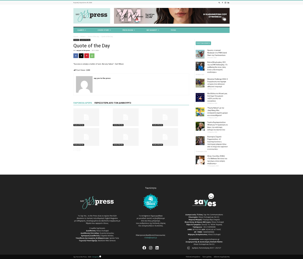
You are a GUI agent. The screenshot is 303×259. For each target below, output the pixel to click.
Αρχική (75, 37)
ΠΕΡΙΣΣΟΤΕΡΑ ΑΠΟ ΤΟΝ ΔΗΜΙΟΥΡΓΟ (112, 103)
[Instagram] (225, 2)
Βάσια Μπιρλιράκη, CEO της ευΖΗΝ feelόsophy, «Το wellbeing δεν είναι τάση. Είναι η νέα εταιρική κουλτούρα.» (217, 67)
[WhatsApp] (92, 55)
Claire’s (80, 30)
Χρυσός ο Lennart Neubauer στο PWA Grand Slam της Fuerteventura (217, 52)
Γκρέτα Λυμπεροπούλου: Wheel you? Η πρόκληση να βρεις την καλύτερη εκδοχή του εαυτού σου (217, 126)
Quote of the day (93, 37)
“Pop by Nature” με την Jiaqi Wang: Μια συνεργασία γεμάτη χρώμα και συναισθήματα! (217, 111)
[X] (81, 55)
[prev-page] (74, 149)
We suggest (152, 30)
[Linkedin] (228, 2)
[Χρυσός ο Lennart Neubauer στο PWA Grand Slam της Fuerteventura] (198, 54)
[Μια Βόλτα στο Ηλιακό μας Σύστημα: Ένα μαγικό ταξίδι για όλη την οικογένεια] (198, 98)
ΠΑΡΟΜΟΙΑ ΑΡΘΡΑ (82, 103)
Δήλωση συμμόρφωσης (222, 257)
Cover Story (103, 30)
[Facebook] (222, 2)
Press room (128, 30)
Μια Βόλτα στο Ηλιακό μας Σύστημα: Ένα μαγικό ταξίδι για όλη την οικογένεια (217, 97)
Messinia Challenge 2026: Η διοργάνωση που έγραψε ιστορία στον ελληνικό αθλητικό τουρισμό (217, 82)
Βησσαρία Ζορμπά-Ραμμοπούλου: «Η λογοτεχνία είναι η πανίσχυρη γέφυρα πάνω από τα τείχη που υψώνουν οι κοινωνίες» (217, 143)
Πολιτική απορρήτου (193, 257)
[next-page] (78, 149)
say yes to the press (83, 50)
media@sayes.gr (150, 238)
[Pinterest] (86, 55)
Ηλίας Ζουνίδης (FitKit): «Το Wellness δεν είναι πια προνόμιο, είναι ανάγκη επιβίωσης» (217, 159)
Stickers (82, 37)
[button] (219, 2)
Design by (95, 257)
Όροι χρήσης (207, 257)
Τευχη (173, 30)
